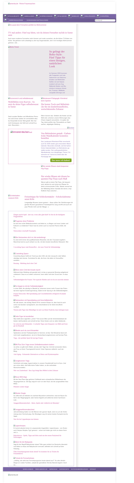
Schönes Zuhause (46, 16)
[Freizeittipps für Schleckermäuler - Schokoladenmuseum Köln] (16, 197)
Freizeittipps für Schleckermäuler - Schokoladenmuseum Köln (48, 197)
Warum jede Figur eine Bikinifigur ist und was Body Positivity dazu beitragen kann (41, 310)
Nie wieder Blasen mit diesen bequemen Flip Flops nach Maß (55, 177)
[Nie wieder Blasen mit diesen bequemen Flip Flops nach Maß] (56, 168)
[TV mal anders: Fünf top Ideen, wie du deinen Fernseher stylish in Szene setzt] (40, 26)
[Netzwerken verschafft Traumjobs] (41, 237)
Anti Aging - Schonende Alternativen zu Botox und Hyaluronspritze (36, 354)
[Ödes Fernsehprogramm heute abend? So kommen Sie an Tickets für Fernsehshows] (41, 458)
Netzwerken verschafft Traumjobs (25, 231)
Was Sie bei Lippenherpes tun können (26, 419)
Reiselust (75, 16)
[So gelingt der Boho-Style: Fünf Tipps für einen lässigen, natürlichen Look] (26, 47)
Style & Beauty (13, 16)
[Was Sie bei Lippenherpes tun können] (41, 426)
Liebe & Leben (29, 16)
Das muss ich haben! (61, 160)
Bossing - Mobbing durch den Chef (25, 263)
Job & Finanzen (90, 16)
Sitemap (93, 469)
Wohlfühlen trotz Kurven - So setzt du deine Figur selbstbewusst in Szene (23, 104)
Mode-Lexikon (28, 469)
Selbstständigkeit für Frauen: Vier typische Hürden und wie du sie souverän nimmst (41, 280)
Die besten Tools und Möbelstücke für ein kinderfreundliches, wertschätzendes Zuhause (55, 106)
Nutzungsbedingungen (79, 469)
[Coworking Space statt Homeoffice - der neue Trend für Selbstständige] (41, 253)
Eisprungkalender (16, 20)
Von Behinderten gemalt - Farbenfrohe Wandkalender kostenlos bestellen (56, 135)
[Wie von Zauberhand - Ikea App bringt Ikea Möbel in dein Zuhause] (41, 377)
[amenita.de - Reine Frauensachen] (27, 8)
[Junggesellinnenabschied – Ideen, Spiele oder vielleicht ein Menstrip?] (41, 409)
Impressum (53, 469)
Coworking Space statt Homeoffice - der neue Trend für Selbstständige (37, 247)
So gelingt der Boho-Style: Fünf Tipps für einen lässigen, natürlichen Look (57, 59)
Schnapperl (104, 16)
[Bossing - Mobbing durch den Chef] (41, 270)
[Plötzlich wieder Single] (41, 393)
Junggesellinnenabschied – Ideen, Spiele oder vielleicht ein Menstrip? (36, 403)
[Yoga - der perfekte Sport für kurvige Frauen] (41, 344)
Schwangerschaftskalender (37, 20)
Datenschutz (64, 469)
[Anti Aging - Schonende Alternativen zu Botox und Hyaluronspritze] (41, 361)
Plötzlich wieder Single (21, 387)
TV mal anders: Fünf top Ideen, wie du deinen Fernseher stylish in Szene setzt (40, 33)
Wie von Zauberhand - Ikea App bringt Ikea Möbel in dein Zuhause (36, 370)
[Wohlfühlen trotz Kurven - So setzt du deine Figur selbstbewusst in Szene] (23, 98)
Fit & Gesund (62, 16)
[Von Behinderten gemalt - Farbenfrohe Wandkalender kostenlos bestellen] (25, 132)
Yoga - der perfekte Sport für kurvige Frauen (28, 338)
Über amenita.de (41, 469)
